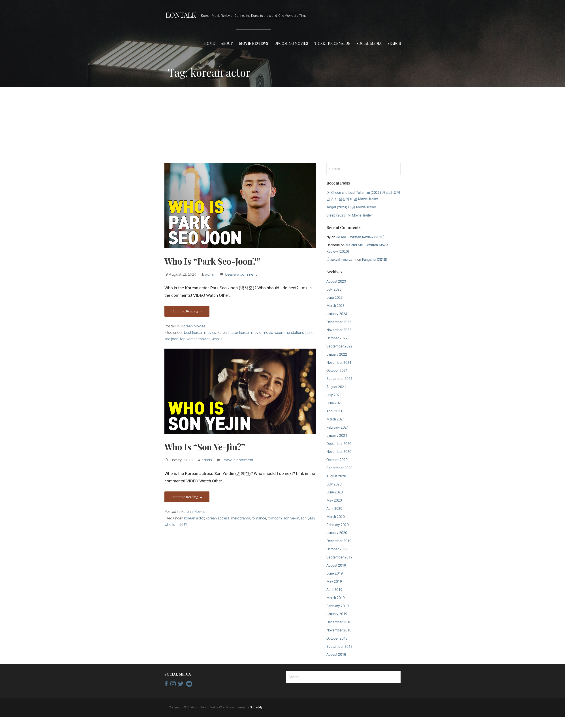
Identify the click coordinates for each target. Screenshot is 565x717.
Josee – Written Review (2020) (360, 237)
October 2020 (337, 460)
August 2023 (336, 281)
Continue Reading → (186, 311)
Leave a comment (241, 274)
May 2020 (334, 500)
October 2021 (337, 370)
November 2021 (338, 362)
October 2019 (337, 549)
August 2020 (336, 476)
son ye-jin (291, 518)
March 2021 (335, 419)
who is (217, 339)
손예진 (181, 525)
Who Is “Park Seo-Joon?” (212, 261)
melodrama (240, 518)
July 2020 (334, 484)
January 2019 (336, 614)
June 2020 (334, 492)
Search (394, 43)
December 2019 (338, 541)
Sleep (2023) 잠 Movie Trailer (349, 215)
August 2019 (336, 565)
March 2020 (335, 517)
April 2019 (334, 590)
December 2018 (338, 622)
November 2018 (338, 630)
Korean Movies (193, 326)
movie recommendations (283, 332)
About (227, 43)
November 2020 (338, 452)
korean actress (218, 518)
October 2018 (337, 638)
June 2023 (334, 297)
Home (209, 43)
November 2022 (338, 330)
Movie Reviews (253, 43)
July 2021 (334, 395)
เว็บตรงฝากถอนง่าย (341, 260)
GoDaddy (256, 707)
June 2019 (334, 573)
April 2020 (334, 508)
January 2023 (336, 314)
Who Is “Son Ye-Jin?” (204, 446)
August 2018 (336, 654)
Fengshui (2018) (374, 260)
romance (259, 518)
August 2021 (336, 387)
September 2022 (339, 346)
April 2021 (334, 411)
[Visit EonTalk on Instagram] (173, 685)
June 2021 (334, 403)
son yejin (308, 518)
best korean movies (200, 332)
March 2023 (335, 306)
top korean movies (195, 339)
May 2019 (334, 581)
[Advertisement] (282, 125)
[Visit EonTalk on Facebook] (166, 685)
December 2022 (338, 322)
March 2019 (335, 598)
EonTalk (181, 14)
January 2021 (336, 435)
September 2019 (339, 557)
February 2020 (337, 525)
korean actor (228, 332)
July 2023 (334, 289)
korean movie (250, 332)
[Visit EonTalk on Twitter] (181, 685)
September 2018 (339, 646)
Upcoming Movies (291, 43)
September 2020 (339, 468)
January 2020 (336, 533)
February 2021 (337, 427)
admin (210, 274)
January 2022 (336, 354)
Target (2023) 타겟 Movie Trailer (351, 207)
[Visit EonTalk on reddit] (189, 685)
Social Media (368, 43)
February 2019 (337, 606)
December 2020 (338, 444)
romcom (275, 518)
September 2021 (339, 379)
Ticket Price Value (332, 43)
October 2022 (337, 338)
